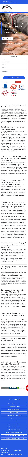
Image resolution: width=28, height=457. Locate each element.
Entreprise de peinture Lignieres (14, 409)
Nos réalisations (7, 38)
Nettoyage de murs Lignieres (14, 418)
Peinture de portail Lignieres (14, 403)
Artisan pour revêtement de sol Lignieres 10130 (14, 435)
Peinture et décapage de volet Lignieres (14, 432)
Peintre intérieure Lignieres (14, 421)
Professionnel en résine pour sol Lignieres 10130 (14, 438)
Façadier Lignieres (14, 412)
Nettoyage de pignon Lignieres (14, 429)
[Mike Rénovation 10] (7, 8)
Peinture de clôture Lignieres (14, 406)
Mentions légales (18, 454)
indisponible (5, 1)
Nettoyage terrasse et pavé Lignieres (14, 415)
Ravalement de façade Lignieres (14, 424)
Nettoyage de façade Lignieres (14, 426)
